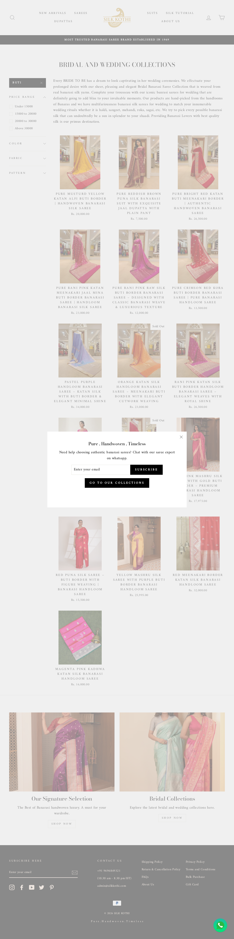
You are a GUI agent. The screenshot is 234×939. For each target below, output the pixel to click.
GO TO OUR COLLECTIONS (117, 482)
